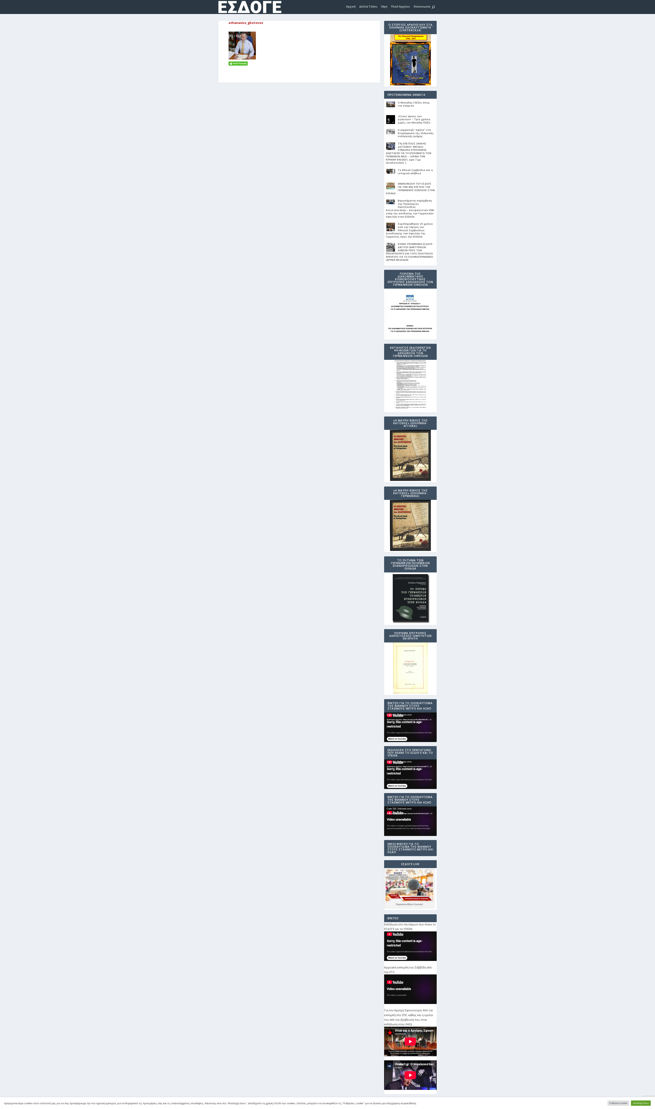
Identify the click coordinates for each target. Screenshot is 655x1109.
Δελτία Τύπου (368, 6)
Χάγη (384, 6)
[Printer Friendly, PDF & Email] (238, 63)
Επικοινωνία (422, 6)
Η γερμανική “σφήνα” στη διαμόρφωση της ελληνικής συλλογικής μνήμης (416, 133)
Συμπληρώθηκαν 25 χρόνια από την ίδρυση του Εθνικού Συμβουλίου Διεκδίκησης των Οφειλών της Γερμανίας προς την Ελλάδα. (409, 230)
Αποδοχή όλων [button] (641, 1103)
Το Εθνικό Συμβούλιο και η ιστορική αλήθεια (415, 171)
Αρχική (350, 6)
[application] (410, 727)
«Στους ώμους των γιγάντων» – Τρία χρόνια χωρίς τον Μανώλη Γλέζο (414, 119)
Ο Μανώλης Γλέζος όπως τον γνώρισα (414, 104)
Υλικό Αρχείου (400, 6)
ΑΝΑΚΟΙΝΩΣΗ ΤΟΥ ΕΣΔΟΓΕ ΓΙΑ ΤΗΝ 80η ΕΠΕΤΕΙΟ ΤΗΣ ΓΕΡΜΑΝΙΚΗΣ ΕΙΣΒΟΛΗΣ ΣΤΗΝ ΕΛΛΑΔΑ (410, 188)
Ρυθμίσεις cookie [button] (618, 1103)
